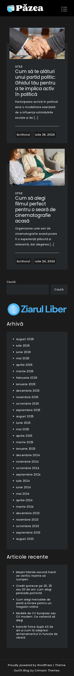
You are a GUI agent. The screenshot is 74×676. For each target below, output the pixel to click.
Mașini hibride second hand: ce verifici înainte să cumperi (36, 575)
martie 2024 (25, 507)
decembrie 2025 (28, 391)
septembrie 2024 (28, 474)
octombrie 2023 (27, 526)
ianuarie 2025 (25, 449)
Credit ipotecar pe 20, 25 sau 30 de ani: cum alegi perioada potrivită (34, 589)
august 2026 (25, 339)
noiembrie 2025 (27, 397)
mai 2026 (23, 358)
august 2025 (25, 416)
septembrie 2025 (28, 410)
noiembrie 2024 (27, 462)
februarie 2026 (26, 378)
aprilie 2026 (24, 365)
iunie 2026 (23, 352)
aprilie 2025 (24, 436)
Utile (19, 66)
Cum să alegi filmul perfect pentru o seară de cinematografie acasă (35, 209)
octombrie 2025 (27, 404)
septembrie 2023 (28, 532)
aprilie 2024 (24, 500)
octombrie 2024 (27, 468)
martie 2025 (25, 442)
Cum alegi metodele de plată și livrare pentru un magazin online (34, 603)
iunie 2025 (23, 423)
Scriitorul (23, 135)
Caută (11, 282)
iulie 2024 (23, 481)
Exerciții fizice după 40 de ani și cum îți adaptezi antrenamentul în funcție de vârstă (37, 632)
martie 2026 (25, 371)
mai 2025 (22, 429)
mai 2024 (23, 494)
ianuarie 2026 (26, 384)
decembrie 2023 (28, 513)
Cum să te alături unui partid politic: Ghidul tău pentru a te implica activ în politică (35, 82)
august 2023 (25, 539)
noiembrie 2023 (27, 520)
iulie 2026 (23, 346)
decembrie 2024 (28, 455)
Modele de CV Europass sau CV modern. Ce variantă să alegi (36, 616)
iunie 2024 (23, 487)
